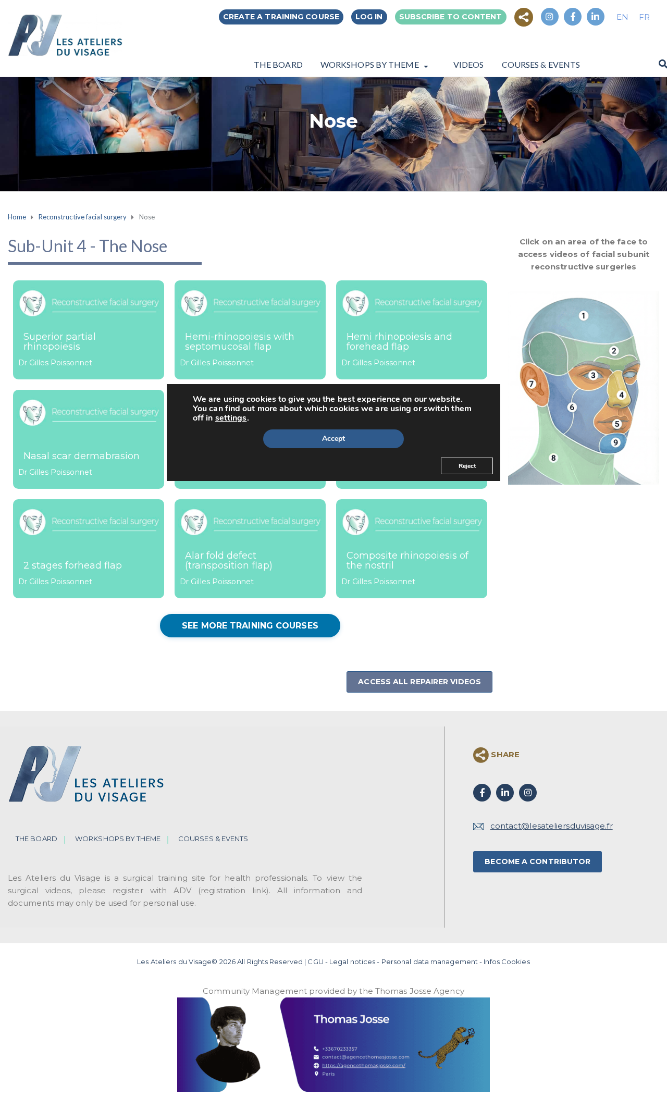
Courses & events (541, 64)
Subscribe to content (450, 16)
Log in (369, 16)
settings (231, 418)
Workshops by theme (369, 64)
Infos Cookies (506, 961)
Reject (467, 466)
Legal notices (352, 961)
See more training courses (250, 626)
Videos (468, 64)
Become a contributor (537, 861)
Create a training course (281, 16)
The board (278, 64)
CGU (315, 961)
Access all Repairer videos (419, 681)
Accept (333, 438)
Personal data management (429, 961)
